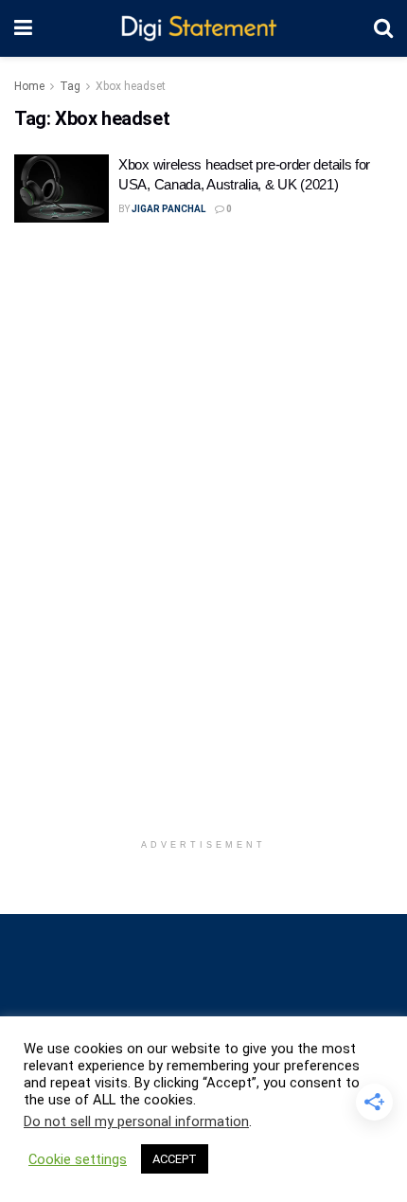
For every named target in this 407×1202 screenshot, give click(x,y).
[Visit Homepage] (203, 28)
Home (29, 86)
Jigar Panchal (168, 209)
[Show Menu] (23, 28)
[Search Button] (383, 28)
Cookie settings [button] (77, 1159)
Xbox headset (131, 86)
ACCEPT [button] (174, 1159)
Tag (70, 86)
